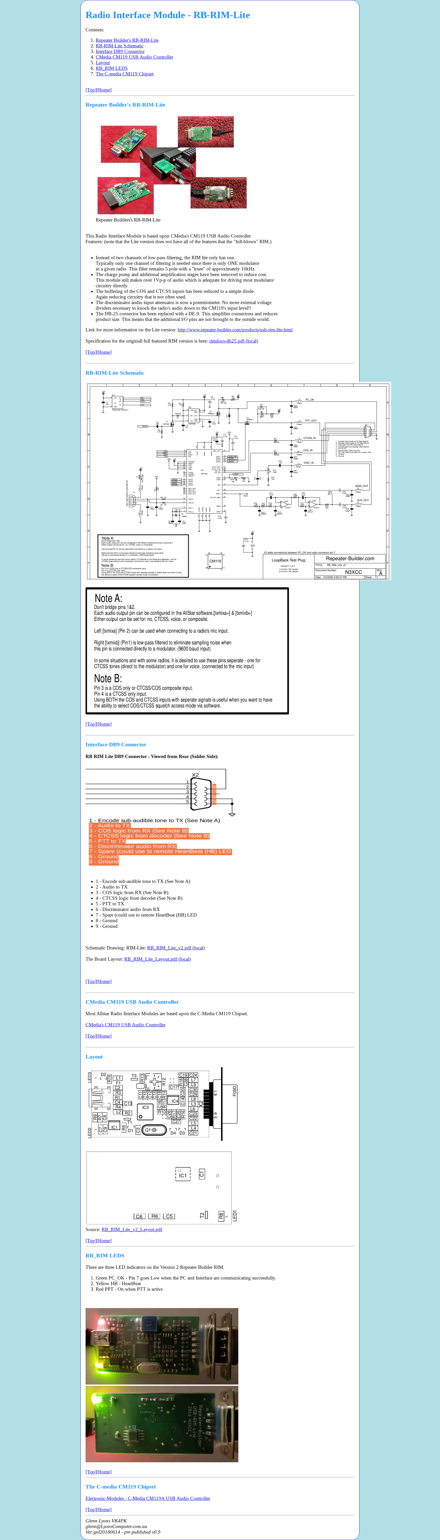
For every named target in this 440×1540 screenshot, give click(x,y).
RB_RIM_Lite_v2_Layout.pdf (132, 1229)
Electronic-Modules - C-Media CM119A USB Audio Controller (148, 1498)
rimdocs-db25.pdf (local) (233, 341)
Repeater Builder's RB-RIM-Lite (127, 40)
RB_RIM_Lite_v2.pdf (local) (176, 947)
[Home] (104, 90)
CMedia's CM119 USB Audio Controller (126, 1024)
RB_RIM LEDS (112, 68)
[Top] (91, 90)
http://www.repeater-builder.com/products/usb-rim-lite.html (235, 329)
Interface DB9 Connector (120, 51)
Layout (103, 62)
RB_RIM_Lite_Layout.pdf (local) (157, 959)
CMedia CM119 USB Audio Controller (134, 57)
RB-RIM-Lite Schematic (119, 45)
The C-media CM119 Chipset (125, 73)
